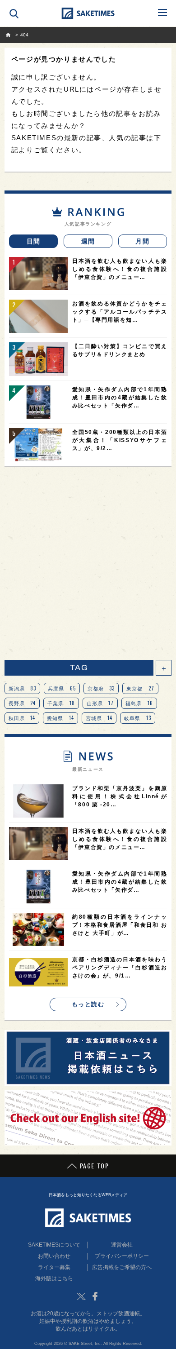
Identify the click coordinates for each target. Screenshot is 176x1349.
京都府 (101, 688)
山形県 (100, 703)
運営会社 (122, 1245)
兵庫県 (62, 688)
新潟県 (23, 688)
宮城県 (99, 717)
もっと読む (88, 1004)
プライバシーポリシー (122, 1256)
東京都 (140, 688)
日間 (34, 241)
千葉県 (61, 703)
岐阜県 (137, 717)
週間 (88, 241)
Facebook (94, 1296)
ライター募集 (54, 1267)
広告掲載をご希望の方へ (122, 1267)
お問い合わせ (54, 1256)
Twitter (81, 1296)
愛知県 (60, 717)
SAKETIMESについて (54, 1245)
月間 (142, 241)
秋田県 (22, 717)
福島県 (139, 703)
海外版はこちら (54, 1278)
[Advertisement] (88, 563)
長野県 (22, 703)
